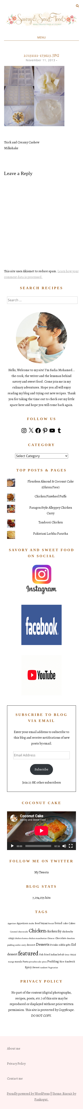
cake (65, 923)
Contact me (15, 1078)
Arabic (31, 923)
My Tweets (41, 872)
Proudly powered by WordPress (28, 1093)
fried (47, 954)
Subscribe (41, 769)
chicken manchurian (38, 938)
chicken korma (21, 938)
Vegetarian (53, 967)
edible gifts (65, 944)
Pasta (25, 961)
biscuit (51, 923)
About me (13, 1048)
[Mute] (64, 846)
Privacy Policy (16, 1063)
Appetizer (12, 923)
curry (23, 944)
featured (28, 953)
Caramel (14, 931)
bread (58, 923)
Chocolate (60, 938)
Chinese (51, 938)
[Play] (12, 846)
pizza (44, 961)
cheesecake (23, 931)
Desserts (42, 944)
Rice (61, 961)
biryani (44, 923)
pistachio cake (35, 961)
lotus (67, 954)
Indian (53, 954)
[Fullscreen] (71, 846)
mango (11, 961)
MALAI (73, 954)
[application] (41, 830)
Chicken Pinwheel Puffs (50, 496)
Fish (41, 954)
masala (18, 961)
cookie (18, 944)
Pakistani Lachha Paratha (50, 533)
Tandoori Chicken (50, 522)
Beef (37, 923)
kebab (61, 954)
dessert (31, 945)
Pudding (53, 961)
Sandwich (70, 961)
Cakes (71, 923)
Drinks (54, 945)
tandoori (44, 967)
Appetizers (22, 923)
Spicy (28, 967)
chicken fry (53, 931)
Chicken (37, 930)
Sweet (35, 967)
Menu (41, 37)
